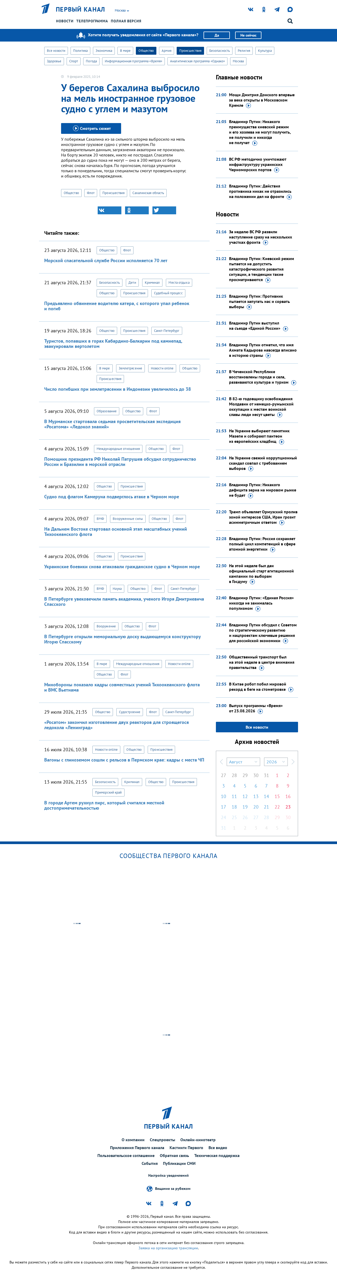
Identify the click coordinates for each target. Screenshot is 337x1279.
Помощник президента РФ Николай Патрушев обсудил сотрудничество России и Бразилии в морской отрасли (120, 461)
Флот (91, 193)
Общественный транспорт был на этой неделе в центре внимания (261, 662)
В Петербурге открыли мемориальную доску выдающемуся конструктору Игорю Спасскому (122, 639)
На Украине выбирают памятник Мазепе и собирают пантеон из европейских (259, 436)
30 (256, 775)
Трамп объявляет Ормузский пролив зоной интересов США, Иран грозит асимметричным (263, 517)
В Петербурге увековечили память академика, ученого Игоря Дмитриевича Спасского (124, 601)
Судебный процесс (168, 293)
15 (277, 796)
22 (277, 807)
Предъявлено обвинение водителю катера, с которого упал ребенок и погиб (116, 306)
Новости (64, 21)
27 (223, 775)
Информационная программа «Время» (133, 61)
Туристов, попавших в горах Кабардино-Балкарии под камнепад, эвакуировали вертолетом (113, 343)
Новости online (162, 368)
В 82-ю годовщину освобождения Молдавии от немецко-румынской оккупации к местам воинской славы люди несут (261, 406)
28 (234, 775)
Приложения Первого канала (137, 1147)
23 (288, 807)
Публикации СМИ (179, 1163)
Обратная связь (174, 1155)
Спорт (73, 61)
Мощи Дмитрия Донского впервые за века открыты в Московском (262, 100)
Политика (80, 50)
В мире (125, 50)
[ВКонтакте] (109, 210)
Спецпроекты (162, 1139)
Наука (117, 588)
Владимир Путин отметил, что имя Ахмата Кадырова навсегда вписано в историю (263, 350)
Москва (238, 61)
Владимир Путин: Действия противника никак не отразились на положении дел (260, 191)
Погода (91, 61)
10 (223, 796)
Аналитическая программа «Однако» (197, 61)
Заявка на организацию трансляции (168, 1248)
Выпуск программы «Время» (256, 708)
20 (256, 807)
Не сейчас (248, 35)
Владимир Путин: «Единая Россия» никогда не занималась (261, 603)
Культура (265, 50)
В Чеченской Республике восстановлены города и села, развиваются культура (259, 377)
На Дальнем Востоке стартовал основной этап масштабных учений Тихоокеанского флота (115, 531)
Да (217, 35)
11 (234, 796)
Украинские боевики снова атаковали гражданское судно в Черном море (122, 567)
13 (256, 796)
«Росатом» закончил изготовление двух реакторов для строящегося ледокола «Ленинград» (116, 724)
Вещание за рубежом (172, 1188)
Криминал (152, 282)
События (150, 1163)
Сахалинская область (148, 193)
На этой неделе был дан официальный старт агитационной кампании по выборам (261, 573)
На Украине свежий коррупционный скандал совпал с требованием (263, 463)
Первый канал (80, 9)
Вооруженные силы (128, 518)
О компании (133, 1139)
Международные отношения (118, 448)
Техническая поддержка (217, 1155)
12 (245, 796)
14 (266, 796)
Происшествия (190, 50)
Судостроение (129, 712)
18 (234, 807)
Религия (244, 50)
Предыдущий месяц (221, 762)
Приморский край (108, 792)
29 (245, 775)
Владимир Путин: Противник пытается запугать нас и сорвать (259, 301)
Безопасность (219, 50)
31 (266, 775)
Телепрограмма (92, 21)
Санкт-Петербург (167, 330)
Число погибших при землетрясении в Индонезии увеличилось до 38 (117, 389)
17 (223, 807)
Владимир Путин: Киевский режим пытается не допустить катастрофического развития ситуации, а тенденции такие (261, 269)
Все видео (218, 1147)
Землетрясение (130, 368)
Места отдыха (178, 282)
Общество (146, 50)
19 (245, 807)
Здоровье (54, 61)
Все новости (56, 50)
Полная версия (126, 21)
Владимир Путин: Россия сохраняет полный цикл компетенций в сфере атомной (262, 544)
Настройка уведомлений (168, 1176)
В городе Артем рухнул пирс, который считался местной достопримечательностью (104, 805)
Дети (132, 282)
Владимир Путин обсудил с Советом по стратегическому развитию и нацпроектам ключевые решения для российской (263, 632)
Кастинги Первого (186, 1147)
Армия (166, 50)
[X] (164, 210)
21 (266, 807)
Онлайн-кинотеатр (198, 1139)
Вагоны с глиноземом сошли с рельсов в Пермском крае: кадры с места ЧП (124, 760)
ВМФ (100, 518)
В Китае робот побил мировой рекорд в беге (257, 686)
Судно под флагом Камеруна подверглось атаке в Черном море (111, 497)
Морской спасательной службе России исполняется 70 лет (105, 260)
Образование (107, 411)
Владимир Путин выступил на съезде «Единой (254, 325)
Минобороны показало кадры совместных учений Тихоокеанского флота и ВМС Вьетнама (122, 687)
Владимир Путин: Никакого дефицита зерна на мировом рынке (262, 490)
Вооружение (106, 626)
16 (288, 796)
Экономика (104, 50)
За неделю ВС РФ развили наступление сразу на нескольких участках (260, 237)
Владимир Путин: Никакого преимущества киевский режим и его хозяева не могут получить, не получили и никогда (260, 132)
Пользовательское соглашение (126, 1155)
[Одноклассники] (137, 210)
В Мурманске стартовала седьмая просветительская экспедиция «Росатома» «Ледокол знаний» (112, 424)
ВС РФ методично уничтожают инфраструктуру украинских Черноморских (257, 164)
